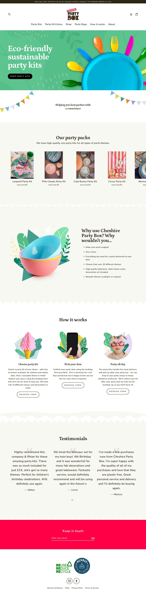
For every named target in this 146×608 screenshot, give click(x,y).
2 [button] (74, 500)
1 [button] (72, 500)
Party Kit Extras (54, 24)
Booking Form (28, 394)
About (111, 24)
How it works (97, 24)
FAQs (67, 588)
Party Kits (36, 24)
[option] (29, 470)
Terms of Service (92, 588)
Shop (69, 24)
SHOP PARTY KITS (20, 76)
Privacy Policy (77, 588)
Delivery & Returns (55, 588)
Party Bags (81, 24)
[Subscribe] (92, 538)
